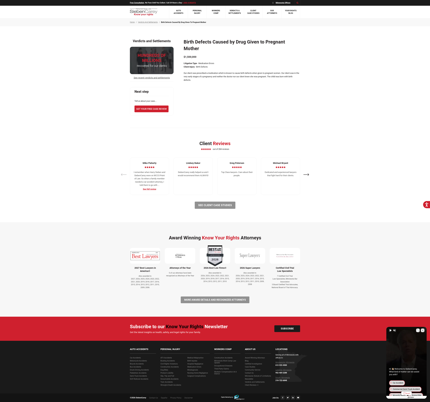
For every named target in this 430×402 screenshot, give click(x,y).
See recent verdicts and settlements (152, 77)
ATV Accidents (166, 358)
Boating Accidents (167, 361)
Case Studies (250, 367)
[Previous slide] (124, 174)
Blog (246, 361)
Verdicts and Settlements (255, 382)
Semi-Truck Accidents (138, 376)
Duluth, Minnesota (282, 378)
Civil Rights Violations (169, 364)
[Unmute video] (390, 330)
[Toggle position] (418, 330)
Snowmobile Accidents (169, 379)
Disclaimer (188, 398)
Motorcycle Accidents (138, 361)
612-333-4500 (281, 365)
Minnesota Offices (283, 3)
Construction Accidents (169, 367)
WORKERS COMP (223, 349)
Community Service (252, 370)
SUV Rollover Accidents (139, 379)
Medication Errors (194, 367)
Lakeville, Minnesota (283, 370)
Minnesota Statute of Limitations (258, 376)
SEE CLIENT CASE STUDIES (215, 205)
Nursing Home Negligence (197, 373)
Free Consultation (137, 3)
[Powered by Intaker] (411, 397)
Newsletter (249, 379)
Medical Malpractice (195, 358)
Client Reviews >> (252, 385)
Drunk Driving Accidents (139, 370)
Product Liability (166, 373)
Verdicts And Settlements (148, 22)
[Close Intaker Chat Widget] (422, 330)
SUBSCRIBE (287, 328)
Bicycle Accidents (137, 364)
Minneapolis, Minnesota (284, 362)
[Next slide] (306, 174)
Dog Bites (164, 370)
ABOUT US (250, 349)
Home (132, 22)
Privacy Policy (175, 398)
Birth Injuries (192, 361)
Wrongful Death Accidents (170, 385)
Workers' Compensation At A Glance (225, 373)
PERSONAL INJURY (170, 349)
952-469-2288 (281, 373)
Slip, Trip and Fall (167, 376)
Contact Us (249, 373)
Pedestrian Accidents (138, 373)
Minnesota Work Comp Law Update (225, 362)
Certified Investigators (253, 364)
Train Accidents (166, 382)
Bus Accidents (135, 367)
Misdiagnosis (192, 370)
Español (164, 398)
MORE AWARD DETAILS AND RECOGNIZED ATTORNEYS (215, 299)
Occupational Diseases (223, 366)
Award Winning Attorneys (255, 358)
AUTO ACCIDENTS (139, 349)
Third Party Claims (221, 369)
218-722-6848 (281, 380)
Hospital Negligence (195, 364)
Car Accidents (135, 358)
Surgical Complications (196, 376)
